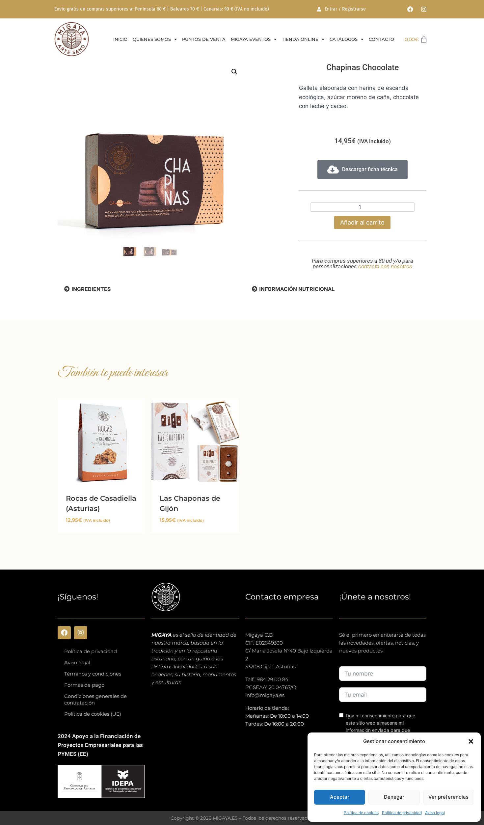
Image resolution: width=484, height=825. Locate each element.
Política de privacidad (402, 812)
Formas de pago (84, 685)
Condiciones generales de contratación (95, 699)
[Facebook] (410, 9)
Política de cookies (361, 812)
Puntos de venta (204, 39)
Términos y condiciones (92, 674)
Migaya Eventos (251, 39)
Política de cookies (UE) (92, 714)
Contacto (381, 39)
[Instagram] (424, 9)
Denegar (394, 797)
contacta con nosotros (385, 266)
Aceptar (339, 797)
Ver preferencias (448, 797)
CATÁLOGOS (344, 39)
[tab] (87, 289)
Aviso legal (435, 812)
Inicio (120, 39)
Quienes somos (152, 39)
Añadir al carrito (362, 222)
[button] (471, 741)
